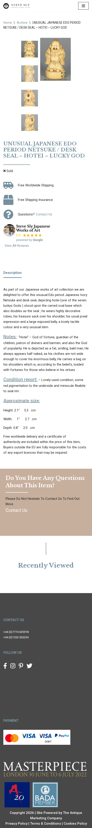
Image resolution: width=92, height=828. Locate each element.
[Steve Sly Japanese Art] (16, 6)
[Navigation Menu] (83, 6)
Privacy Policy (16, 824)
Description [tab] (12, 273)
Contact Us (44, 214)
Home (7, 22)
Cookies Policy (75, 824)
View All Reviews (16, 246)
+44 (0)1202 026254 (16, 637)
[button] (64, 61)
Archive (22, 22)
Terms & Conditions (45, 824)
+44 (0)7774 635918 (16, 632)
